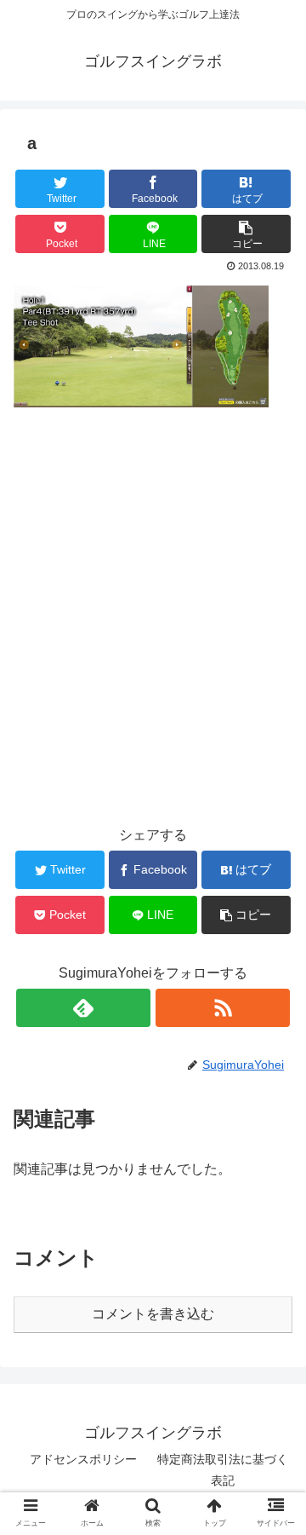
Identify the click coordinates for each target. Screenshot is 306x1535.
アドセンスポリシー (83, 1459)
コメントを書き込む (153, 1314)
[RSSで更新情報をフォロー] (222, 1008)
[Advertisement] (153, 649)
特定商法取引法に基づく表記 (222, 1469)
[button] (246, 234)
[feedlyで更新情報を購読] (83, 1008)
